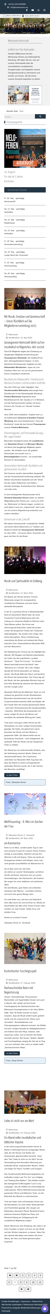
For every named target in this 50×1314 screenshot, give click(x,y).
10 (33, 1282)
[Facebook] (26, 10)
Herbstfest (8, 212)
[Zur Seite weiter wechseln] (21, 1289)
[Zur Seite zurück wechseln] (16, 1275)
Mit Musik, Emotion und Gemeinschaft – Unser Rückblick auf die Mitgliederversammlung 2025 (24, 320)
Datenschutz (37, 1301)
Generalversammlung (13, 244)
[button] (45, 1309)
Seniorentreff (9, 201)
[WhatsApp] (38, 10)
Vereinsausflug (10, 266)
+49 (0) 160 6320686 (17, 4)
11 (40, 1282)
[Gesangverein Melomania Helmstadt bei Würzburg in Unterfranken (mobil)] (23, 16)
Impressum (26, 1301)
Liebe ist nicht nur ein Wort (19, 1120)
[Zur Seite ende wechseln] (28, 1289)
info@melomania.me (19, 7)
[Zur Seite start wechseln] (10, 1275)
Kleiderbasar (9, 223)
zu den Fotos (12, 775)
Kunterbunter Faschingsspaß (20, 971)
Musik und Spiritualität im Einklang (23, 581)
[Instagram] (44, 10)
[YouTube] (32, 10)
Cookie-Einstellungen (10, 1301)
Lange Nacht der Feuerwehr (16, 255)
